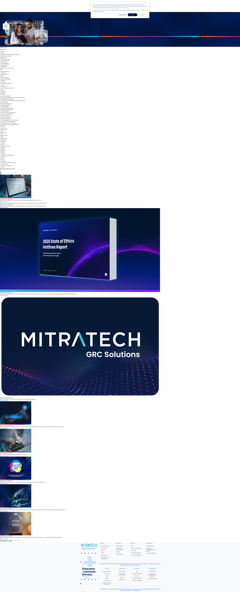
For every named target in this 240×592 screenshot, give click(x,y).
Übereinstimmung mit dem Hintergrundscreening (13, 97)
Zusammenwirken (150, 546)
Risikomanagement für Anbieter (8, 123)
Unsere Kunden (119, 546)
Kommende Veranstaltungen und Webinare (150, 549)
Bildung (2, 53)
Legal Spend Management (7, 108)
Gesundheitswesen (5, 59)
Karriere (103, 550)
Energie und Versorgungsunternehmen (10, 54)
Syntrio (2, 159)
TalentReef (3, 161)
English (90, 558)
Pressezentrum (104, 555)
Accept (132, 14)
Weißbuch (3, 92)
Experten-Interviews (5, 79)
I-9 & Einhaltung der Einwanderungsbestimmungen (13, 100)
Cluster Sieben (4, 135)
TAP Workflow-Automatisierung (8, 162)
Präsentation (4, 86)
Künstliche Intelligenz (6, 96)
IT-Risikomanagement (6, 105)
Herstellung (3, 66)
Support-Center (119, 554)
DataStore (3, 141)
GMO (2, 137)
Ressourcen (132, 543)
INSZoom (3, 147)
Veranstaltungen (5, 77)
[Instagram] (95, 553)
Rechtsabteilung (4, 65)
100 (18, 540)
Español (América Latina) (90, 563)
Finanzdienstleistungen (6, 56)
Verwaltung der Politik (6, 117)
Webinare (3, 91)
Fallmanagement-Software (7, 99)
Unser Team (103, 548)
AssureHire (3, 132)
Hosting (118, 551)
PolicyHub (3, 153)
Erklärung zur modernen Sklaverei (140, 563)
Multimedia (133, 550)
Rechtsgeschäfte (5, 106)
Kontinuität (3, 140)
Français (90, 564)
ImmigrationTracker (5, 146)
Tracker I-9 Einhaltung (6, 165)
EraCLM (2, 144)
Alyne (2, 131)
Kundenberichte (4, 74)
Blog (132, 546)
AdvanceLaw (4, 129)
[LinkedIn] (81, 553)
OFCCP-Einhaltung (5, 111)
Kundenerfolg (118, 543)
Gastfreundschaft (5, 60)
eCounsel (3, 143)
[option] (90, 558)
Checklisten (3, 73)
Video (2, 89)
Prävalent (3, 156)
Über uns (102, 543)
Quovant (3, 158)
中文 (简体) (90, 566)
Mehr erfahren (3, 201)
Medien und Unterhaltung (7, 68)
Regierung (3, 57)
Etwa (2, 134)
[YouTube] (92, 553)
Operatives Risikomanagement (8, 112)
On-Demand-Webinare (6, 83)
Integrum (3, 149)
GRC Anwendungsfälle (136, 555)
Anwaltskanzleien (5, 63)
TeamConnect (4, 164)
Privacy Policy (126, 7)
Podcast (3, 85)
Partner (102, 552)
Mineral (2, 152)
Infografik (3, 82)
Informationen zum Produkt (7, 88)
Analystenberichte (5, 71)
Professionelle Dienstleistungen (119, 549)
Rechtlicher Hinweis (152, 563)
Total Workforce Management (8, 121)
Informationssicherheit (6, 103)
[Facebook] (88, 553)
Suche (81, 3)
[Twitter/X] (85, 553)
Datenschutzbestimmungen (126, 563)
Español (90, 560)
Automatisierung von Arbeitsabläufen (10, 124)
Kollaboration (4, 138)
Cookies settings (122, 14)
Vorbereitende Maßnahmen (7, 155)
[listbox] (89, 562)
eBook (2, 76)
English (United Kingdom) (90, 561)
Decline (142, 14)
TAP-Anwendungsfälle (135, 552)
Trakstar (3, 167)
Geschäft (3, 51)
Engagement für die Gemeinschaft (105, 558)
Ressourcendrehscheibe (136, 548)
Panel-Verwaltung (5, 115)
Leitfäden (3, 80)
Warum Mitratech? (105, 546)
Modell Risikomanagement (7, 109)
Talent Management (5, 118)
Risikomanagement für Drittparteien (9, 120)
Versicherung (4, 62)
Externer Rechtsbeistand (6, 114)
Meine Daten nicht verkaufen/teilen (132, 565)
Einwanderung (4, 102)
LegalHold (3, 150)
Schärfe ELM (4, 128)
